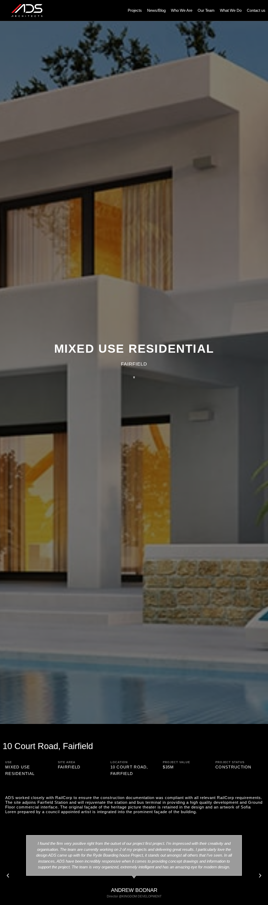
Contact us (256, 10)
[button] (7, 875)
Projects (135, 10)
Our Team (206, 10)
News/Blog (156, 10)
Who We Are (181, 10)
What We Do (231, 10)
